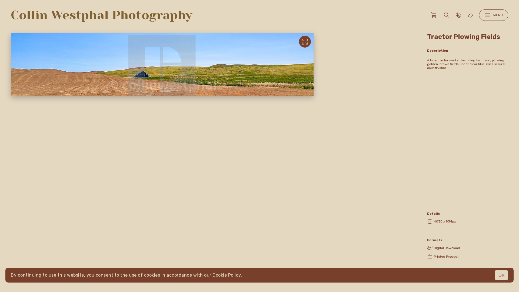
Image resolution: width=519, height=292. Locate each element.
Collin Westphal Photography (101, 15)
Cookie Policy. (227, 275)
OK (501, 275)
